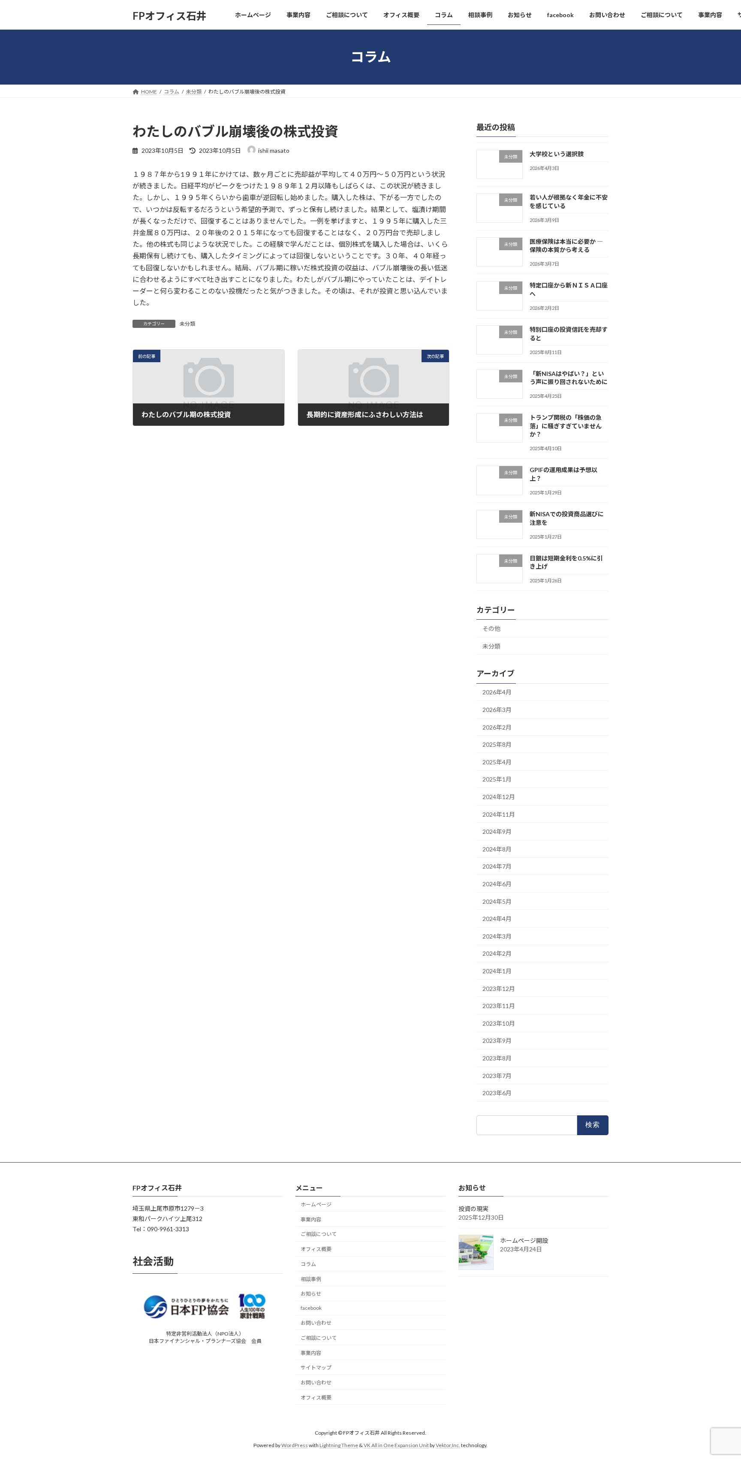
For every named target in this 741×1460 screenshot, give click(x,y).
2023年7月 (497, 1075)
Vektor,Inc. (448, 1445)
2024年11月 (498, 814)
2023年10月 (498, 1023)
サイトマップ (316, 1368)
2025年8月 (497, 744)
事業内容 (311, 1219)
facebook (311, 1308)
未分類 (187, 324)
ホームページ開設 (524, 1241)
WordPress (294, 1445)
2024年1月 (497, 971)
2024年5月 (497, 901)
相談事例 (311, 1279)
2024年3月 (497, 935)
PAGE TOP (716, 1408)
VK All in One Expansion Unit (396, 1445)
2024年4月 (497, 918)
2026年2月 (497, 726)
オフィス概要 (316, 1249)
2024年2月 (497, 953)
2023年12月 (498, 988)
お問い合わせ (316, 1323)
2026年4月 (497, 692)
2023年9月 (497, 1040)
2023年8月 (497, 1058)
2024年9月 (497, 831)
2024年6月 (497, 884)
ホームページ (316, 1204)
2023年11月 (498, 1005)
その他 (491, 628)
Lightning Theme (338, 1445)
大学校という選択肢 (557, 154)
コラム (308, 1264)
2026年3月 (497, 709)
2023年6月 (497, 1093)
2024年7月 (497, 866)
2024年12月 (498, 796)
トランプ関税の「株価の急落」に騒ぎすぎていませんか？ (566, 426)
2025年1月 (497, 779)
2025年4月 (497, 761)
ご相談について (319, 1234)
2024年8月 (497, 848)
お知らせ (311, 1294)
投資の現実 (473, 1209)
